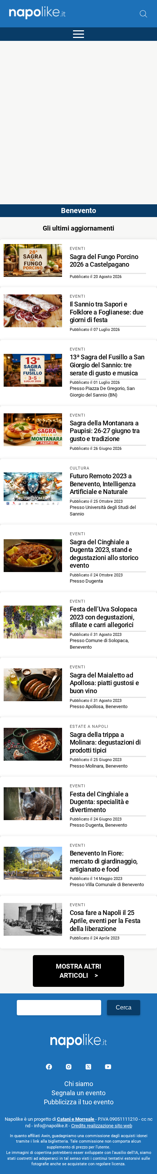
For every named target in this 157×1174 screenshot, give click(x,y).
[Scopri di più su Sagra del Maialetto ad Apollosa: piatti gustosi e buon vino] (33, 685)
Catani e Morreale (76, 1119)
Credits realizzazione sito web (101, 1125)
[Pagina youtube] (108, 1068)
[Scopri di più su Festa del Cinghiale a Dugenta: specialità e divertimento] (33, 804)
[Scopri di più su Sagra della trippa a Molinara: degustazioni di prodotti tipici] (33, 745)
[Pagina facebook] (50, 1068)
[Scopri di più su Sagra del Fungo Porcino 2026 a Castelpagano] (33, 261)
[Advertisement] (78, 119)
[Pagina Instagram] (69, 1068)
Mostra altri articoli (78, 970)
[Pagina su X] (89, 1068)
